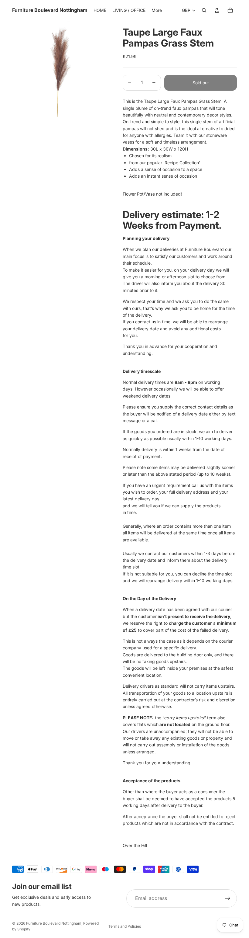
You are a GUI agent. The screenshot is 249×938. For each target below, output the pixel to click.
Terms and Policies (124, 926)
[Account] (216, 10)
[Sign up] (227, 898)
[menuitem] (156, 10)
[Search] (204, 10)
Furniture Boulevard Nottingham (53, 923)
